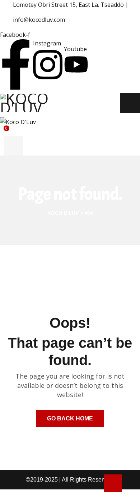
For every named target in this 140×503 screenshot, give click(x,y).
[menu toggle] (130, 103)
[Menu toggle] (13, 146)
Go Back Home (70, 418)
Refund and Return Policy (36, 496)
